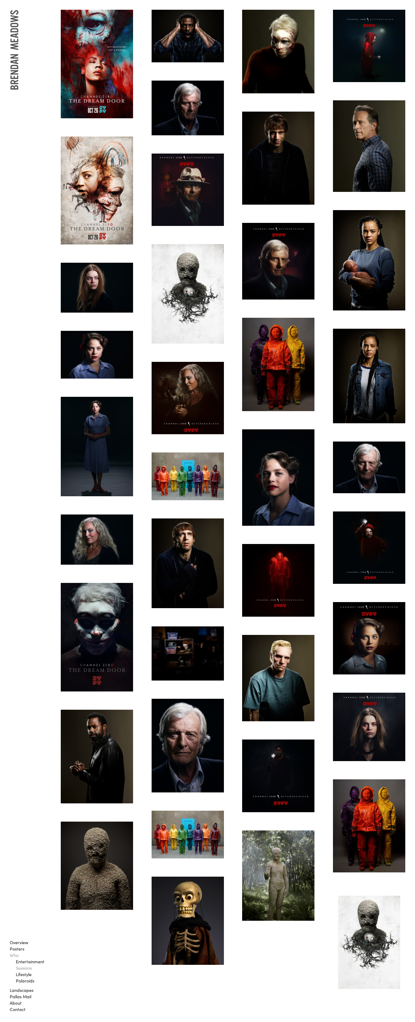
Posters (17, 949)
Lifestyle (24, 974)
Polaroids (25, 981)
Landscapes (21, 990)
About (16, 1003)
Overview (19, 942)
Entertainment (30, 961)
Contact (18, 1009)
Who (14, 955)
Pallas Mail (20, 996)
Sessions (24, 968)
